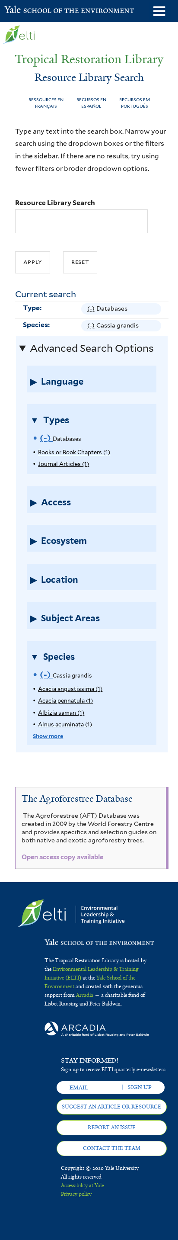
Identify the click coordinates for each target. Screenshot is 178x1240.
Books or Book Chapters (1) (74, 452)
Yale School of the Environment (25, 10)
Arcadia (84, 995)
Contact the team (111, 1148)
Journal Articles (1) (63, 464)
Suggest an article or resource (111, 1106)
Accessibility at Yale (82, 1185)
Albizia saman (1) (61, 713)
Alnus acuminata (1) (65, 724)
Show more (48, 736)
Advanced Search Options (92, 348)
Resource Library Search (55, 203)
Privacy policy (76, 1194)
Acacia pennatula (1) (65, 700)
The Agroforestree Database (77, 799)
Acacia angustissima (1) (70, 689)
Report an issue (112, 1127)
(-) (91, 310)
